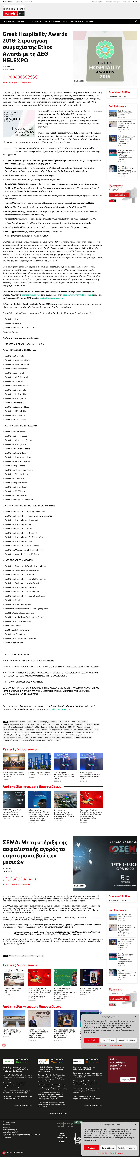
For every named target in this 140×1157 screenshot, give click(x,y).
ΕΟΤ (96, 729)
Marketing (58, 724)
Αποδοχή (91, 1148)
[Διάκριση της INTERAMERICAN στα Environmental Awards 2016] (65, 761)
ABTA (61, 722)
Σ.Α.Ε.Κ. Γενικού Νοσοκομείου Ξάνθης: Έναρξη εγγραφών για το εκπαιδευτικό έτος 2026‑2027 (51, 1104)
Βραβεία (63, 727)
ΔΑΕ (20, 729)
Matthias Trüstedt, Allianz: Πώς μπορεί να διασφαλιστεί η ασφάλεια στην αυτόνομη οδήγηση (126, 125)
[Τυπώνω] (35, 77)
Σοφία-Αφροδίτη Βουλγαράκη (61, 737)
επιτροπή (7, 732)
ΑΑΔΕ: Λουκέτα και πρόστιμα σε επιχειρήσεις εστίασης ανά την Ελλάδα (86, 1097)
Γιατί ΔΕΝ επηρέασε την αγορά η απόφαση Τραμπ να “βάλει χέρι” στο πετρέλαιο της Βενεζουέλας (15, 1069)
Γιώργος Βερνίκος (10, 729)
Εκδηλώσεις (79, 81)
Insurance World (8, 69)
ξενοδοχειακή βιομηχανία (13, 737)
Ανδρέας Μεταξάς (32, 727)
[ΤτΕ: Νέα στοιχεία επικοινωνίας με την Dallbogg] (113, 113)
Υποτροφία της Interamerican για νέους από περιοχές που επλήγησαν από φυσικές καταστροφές (127, 169)
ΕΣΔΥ (15, 732)
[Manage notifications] (4, 1153)
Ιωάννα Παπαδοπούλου (33, 732)
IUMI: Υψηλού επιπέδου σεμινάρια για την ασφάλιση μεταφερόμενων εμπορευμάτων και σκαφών (126, 154)
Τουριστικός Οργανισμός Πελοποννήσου (19, 740)
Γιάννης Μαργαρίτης (84, 727)
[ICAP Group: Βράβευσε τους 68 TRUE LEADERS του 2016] (14, 761)
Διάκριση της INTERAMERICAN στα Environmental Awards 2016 (64, 775)
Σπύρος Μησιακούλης (83, 737)
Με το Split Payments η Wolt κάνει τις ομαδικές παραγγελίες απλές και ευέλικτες (86, 1091)
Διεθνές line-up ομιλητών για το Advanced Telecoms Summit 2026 (17, 1097)
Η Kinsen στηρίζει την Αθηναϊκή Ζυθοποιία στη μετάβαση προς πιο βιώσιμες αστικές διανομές (85, 1083)
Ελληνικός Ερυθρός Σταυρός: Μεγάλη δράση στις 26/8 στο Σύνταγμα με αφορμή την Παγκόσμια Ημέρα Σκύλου (91, 815)
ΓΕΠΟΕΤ (71, 727)
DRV (73, 722)
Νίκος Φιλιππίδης (72, 735)
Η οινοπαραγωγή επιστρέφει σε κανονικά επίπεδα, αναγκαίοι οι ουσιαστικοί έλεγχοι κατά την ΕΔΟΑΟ (87, 1075)
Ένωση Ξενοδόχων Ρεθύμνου (82, 729)
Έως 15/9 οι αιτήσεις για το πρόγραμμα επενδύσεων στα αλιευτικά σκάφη (16, 1092)
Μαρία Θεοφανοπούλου (32, 735)
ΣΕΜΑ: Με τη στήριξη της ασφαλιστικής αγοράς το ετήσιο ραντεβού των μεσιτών (13, 813)
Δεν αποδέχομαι (108, 1148)
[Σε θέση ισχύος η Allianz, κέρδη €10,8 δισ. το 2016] (39, 761)
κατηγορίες (49, 732)
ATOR (67, 722)
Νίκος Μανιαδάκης (56, 735)
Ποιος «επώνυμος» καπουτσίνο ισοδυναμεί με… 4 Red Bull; (84, 1068)
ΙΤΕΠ (21, 732)
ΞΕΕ (82, 735)
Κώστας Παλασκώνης (85, 732)
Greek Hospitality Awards (13, 724)
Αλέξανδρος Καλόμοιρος (73, 724)
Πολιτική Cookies (101, 1153)
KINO (50, 724)
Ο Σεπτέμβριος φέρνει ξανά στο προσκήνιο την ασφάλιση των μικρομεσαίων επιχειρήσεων (126, 139)
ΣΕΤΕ (40, 737)
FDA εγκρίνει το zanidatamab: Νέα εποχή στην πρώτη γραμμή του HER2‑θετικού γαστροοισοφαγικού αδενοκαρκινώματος (52, 1087)
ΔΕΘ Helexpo (29, 729)
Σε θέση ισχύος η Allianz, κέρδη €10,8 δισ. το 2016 (39, 773)
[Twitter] (10, 77)
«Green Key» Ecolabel (17, 722)
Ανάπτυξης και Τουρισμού (13, 727)
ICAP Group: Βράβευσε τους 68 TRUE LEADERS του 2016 (13, 774)
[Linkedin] (136, 1)
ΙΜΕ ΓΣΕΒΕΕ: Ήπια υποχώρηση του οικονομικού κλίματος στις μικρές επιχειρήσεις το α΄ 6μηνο (15, 1085)
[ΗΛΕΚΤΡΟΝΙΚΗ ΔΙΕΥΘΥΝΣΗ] (30, 77)
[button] (136, 1124)
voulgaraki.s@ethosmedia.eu (58, 709)
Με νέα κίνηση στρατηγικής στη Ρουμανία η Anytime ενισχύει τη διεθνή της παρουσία (64, 814)
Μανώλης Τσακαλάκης (12, 735)
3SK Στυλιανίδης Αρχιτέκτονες (44, 722)
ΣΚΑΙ (46, 737)
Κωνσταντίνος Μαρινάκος (65, 732)
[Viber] (20, 77)
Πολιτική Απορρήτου (116, 1153)
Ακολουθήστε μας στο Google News (17, 82)
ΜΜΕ (45, 735)
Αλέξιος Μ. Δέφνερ (92, 724)
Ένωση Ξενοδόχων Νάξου (59, 729)
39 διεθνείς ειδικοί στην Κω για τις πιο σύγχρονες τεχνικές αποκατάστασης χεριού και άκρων (51, 1069)
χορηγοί (58, 740)
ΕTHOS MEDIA (41, 729)
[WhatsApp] (25, 77)
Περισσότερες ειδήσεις (23, 1105)
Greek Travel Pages (32, 724)
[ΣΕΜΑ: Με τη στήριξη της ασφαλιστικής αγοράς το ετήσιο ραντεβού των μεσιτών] (14, 799)
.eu (61, 298)
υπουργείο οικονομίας (44, 740)
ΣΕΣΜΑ (33, 737)
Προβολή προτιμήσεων (127, 1148)
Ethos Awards (82, 722)
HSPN (43, 724)
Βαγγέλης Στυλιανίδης (49, 727)
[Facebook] (133, 1)
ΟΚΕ (26, 737)
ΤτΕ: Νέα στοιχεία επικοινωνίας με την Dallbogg (125, 112)
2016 (29, 722)
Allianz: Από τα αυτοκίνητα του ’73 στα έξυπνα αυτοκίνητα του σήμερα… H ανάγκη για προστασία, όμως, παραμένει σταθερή (38, 815)
